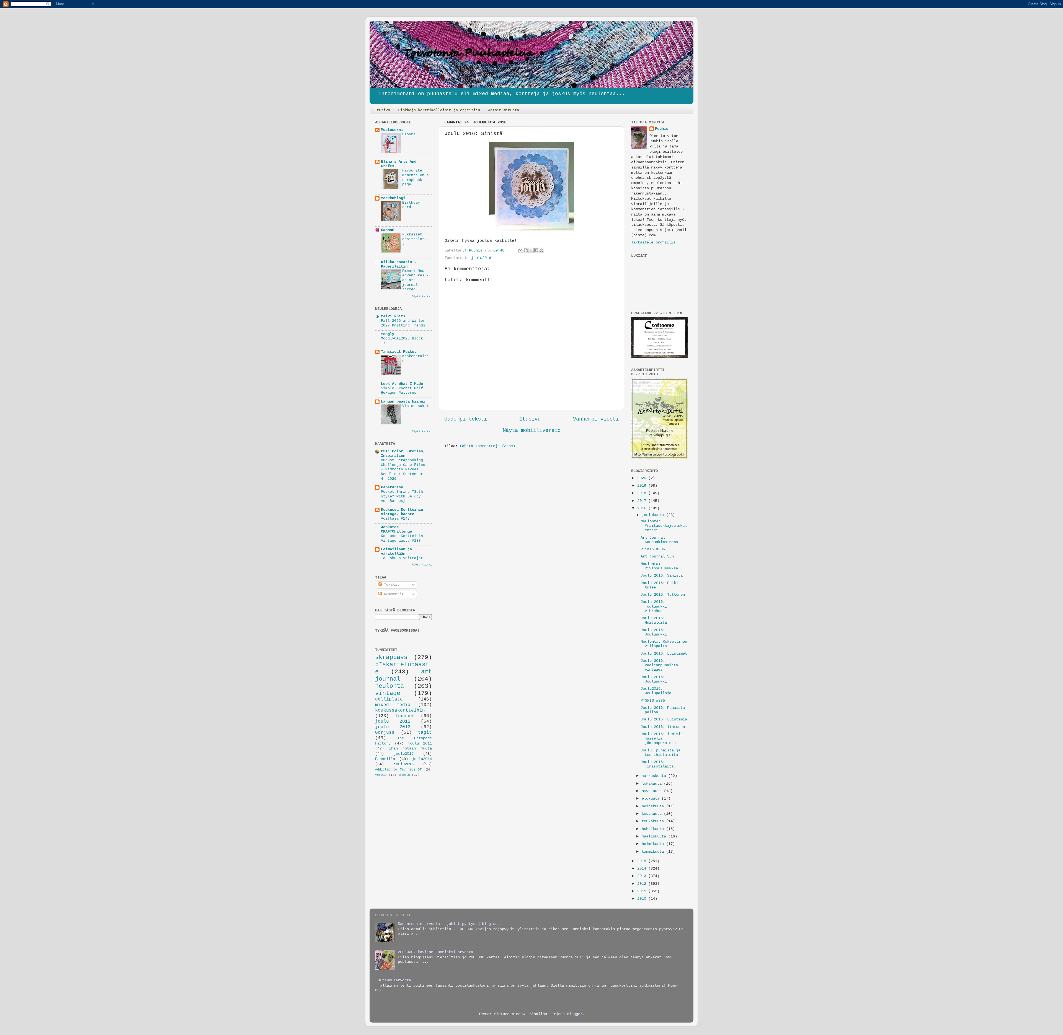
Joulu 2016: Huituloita (654, 620)
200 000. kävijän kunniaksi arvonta (435, 952)
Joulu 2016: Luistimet (664, 654)
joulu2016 (481, 258)
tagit (425, 732)
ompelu (404, 775)
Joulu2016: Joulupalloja (656, 691)
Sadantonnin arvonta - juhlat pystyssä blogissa (449, 924)
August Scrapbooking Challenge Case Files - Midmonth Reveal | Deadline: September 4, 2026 (403, 469)
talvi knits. (394, 316)
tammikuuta (654, 852)
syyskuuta (653, 791)
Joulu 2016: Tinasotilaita (657, 764)
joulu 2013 (393, 727)
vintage (387, 693)
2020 (642, 478)
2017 (642, 501)
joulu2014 (422, 759)
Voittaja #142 (395, 519)
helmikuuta (654, 844)
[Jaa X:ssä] (531, 250)
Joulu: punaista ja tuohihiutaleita (660, 752)
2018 (642, 493)
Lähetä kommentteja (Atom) (487, 446)
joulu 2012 (393, 721)
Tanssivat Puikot (398, 352)
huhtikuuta (654, 829)
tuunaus (405, 716)
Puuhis (476, 250)
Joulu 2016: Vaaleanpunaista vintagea (659, 665)
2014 (642, 869)
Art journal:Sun (657, 556)
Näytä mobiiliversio (532, 430)
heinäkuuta (654, 806)
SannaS (387, 230)
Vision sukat (415, 406)
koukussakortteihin (400, 710)
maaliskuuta (655, 836)
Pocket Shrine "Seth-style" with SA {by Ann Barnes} (403, 496)
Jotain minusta (503, 110)
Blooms (409, 134)
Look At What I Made (402, 384)
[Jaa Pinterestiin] (541, 250)
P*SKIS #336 (653, 549)
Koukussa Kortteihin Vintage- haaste (402, 512)
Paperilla (385, 759)
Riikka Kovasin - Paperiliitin (398, 264)
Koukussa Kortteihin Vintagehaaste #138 (402, 538)
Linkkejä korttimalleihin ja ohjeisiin (439, 110)
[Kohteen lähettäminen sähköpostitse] (520, 250)
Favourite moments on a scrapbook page (415, 177)
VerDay (381, 775)
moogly (387, 334)
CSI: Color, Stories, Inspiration (403, 453)
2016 (642, 508)
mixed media (393, 704)
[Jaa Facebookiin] (536, 250)
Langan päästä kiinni (403, 402)
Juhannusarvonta (394, 980)
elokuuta (652, 799)
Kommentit (393, 594)
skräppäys (391, 657)
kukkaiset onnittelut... (415, 239)
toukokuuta (654, 821)
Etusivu (382, 110)
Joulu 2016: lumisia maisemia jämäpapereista (662, 738)
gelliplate (389, 699)
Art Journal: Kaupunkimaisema (659, 540)
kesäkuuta (653, 814)
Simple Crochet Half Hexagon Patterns (402, 390)
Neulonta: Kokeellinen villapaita (664, 644)
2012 (642, 884)
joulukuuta (654, 515)
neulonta (389, 686)
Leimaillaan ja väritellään (396, 551)
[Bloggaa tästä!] (525, 250)
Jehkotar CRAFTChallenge (396, 529)
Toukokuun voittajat (402, 558)
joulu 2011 (420, 743)
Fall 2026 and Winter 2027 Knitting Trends (403, 323)
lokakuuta (653, 784)
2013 (642, 876)
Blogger (574, 1014)
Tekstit (390, 585)
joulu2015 (404, 764)
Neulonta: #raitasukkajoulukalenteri (664, 525)
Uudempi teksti (465, 419)
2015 (642, 861)
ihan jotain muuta (410, 748)
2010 (642, 899)
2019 (642, 486)
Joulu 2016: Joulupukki (654, 632)
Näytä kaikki (422, 296)
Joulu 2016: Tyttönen (663, 595)
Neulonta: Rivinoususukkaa (659, 566)
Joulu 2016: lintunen (663, 727)
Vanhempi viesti (596, 419)
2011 (642, 891)
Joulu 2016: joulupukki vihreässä (654, 606)
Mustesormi (392, 130)
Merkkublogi (393, 198)
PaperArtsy (392, 487)
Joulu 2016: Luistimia (664, 719)
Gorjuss (384, 732)
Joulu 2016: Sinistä (662, 576)
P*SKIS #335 (653, 701)
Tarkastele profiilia (653, 242)
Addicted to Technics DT (398, 770)
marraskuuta (655, 776)
